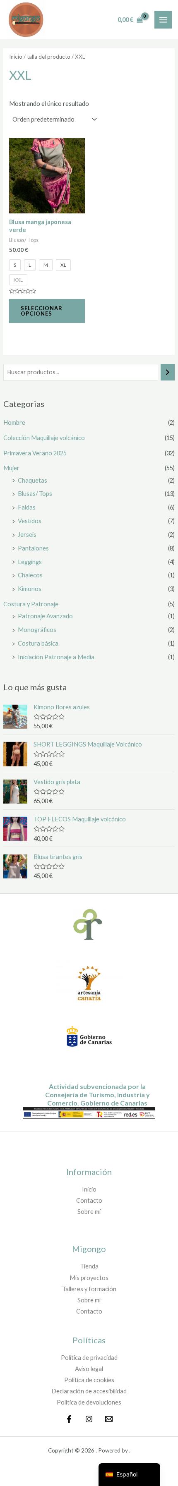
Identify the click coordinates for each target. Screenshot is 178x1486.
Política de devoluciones (89, 1402)
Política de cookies (89, 1379)
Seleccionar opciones (42, 311)
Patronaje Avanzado (45, 616)
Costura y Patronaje (30, 604)
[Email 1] (109, 1419)
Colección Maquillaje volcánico (44, 437)
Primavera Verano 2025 (35, 453)
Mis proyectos (89, 1277)
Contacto (89, 1200)
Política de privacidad (89, 1357)
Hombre (14, 422)
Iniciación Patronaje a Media (56, 656)
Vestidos (29, 520)
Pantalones (33, 548)
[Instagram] (89, 1419)
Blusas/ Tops (35, 493)
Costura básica (38, 643)
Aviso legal (89, 1368)
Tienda (89, 1266)
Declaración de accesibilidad (89, 1391)
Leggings (30, 561)
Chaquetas (32, 480)
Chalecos (30, 575)
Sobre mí (89, 1211)
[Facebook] (69, 1419)
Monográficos (37, 629)
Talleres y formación (89, 1288)
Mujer (11, 467)
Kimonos (29, 588)
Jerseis (27, 534)
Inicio (15, 56)
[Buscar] (168, 372)
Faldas (27, 507)
